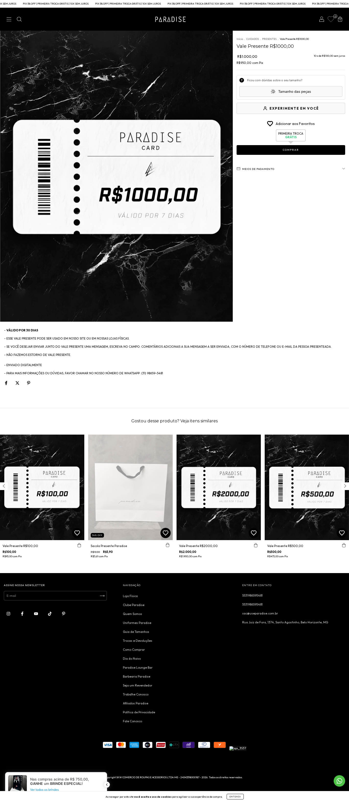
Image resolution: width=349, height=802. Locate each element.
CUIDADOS (252, 39)
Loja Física (130, 596)
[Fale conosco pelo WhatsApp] (339, 781)
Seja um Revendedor (137, 685)
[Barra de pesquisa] (19, 20)
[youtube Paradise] (36, 613)
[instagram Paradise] (9, 613)
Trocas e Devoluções (137, 641)
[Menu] (8, 20)
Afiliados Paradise (135, 703)
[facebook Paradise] (23, 613)
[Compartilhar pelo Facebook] (6, 383)
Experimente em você (294, 108)
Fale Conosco (132, 721)
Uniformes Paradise (137, 623)
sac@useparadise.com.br (260, 613)
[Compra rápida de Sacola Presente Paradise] (167, 545)
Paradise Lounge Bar (138, 667)
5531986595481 (252, 595)
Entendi (235, 796)
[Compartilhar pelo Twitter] (17, 383)
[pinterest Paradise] (63, 613)
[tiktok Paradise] (50, 613)
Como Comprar (134, 650)
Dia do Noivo (132, 658)
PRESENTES (269, 39)
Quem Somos (132, 614)
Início (240, 39)
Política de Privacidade (139, 712)
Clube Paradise (133, 605)
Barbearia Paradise (136, 676)
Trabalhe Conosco (135, 694)
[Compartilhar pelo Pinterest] (29, 383)
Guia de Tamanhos (136, 632)
